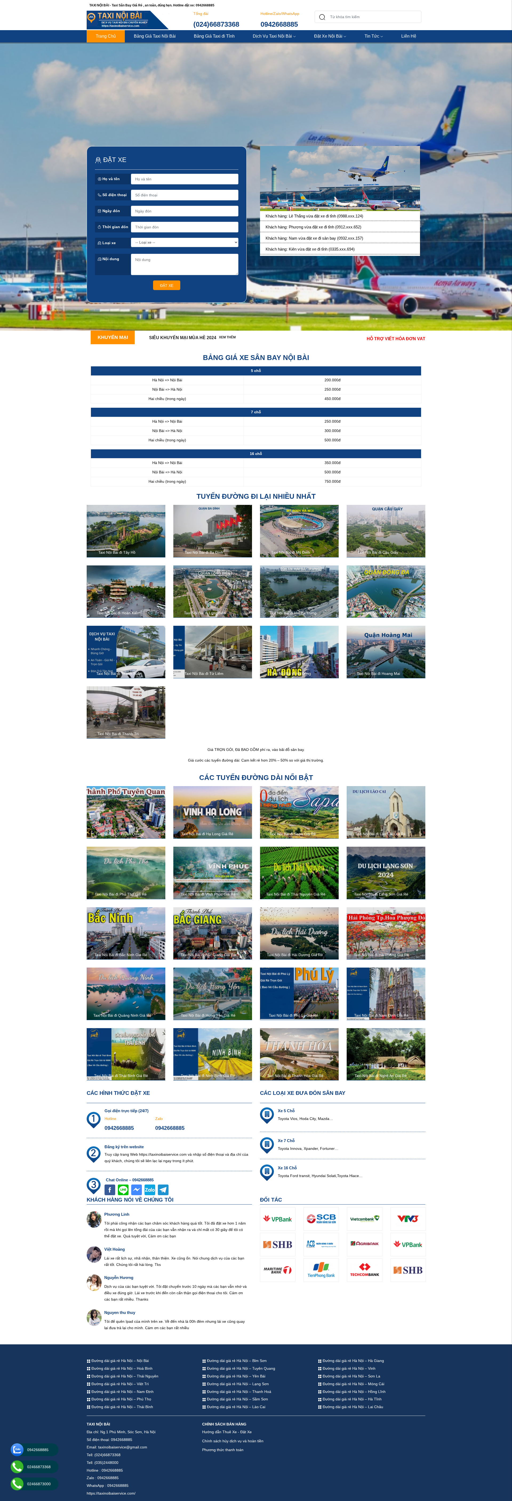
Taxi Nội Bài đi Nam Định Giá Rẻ (381, 1015)
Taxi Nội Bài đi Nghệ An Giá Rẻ (381, 1076)
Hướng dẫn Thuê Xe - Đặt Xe (227, 1432)
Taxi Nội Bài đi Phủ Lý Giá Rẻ (293, 1015)
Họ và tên (110, 179)
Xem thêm (227, 337)
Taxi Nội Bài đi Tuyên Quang (119, 834)
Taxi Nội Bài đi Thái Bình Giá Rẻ (121, 1076)
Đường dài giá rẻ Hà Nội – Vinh (348, 1368)
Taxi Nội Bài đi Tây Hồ (116, 552)
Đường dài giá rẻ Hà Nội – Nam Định (122, 1391)
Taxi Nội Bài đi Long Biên (205, 613)
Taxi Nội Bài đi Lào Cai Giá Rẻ (380, 834)
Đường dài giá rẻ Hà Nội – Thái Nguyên (124, 1376)
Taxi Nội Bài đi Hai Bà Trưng (293, 613)
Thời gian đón (114, 227)
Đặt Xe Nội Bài (328, 36)
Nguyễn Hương (118, 1277)
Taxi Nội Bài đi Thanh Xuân (119, 673)
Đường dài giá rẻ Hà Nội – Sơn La (351, 1376)
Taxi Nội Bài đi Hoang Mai (378, 673)
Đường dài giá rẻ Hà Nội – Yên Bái (235, 1376)
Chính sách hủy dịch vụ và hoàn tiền (232, 1441)
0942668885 (279, 24)
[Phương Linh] (94, 1219)
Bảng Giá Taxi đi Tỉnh (214, 36)
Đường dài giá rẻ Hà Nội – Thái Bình (121, 1407)
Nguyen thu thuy (119, 1312)
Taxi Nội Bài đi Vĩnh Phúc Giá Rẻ (208, 894)
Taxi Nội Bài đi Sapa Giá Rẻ (292, 834)
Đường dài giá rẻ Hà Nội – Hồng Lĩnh (354, 1391)
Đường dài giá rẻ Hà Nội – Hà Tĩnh (352, 1399)
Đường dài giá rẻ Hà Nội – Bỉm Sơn (236, 1361)
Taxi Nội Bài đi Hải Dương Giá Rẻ (295, 955)
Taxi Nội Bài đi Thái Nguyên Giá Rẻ (295, 894)
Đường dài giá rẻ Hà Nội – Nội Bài (119, 1361)
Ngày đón (110, 211)
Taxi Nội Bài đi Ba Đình (204, 552)
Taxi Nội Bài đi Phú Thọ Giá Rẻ (121, 894)
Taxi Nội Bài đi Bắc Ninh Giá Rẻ (120, 955)
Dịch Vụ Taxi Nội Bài (272, 36)
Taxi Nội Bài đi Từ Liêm (204, 673)
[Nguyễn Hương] (94, 1282)
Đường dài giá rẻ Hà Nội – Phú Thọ (120, 1399)
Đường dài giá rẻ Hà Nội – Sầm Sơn (237, 1399)
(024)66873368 (216, 24)
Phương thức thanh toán (222, 1450)
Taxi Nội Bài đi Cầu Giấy (378, 552)
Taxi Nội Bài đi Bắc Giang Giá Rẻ (208, 955)
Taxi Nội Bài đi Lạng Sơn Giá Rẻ (381, 894)
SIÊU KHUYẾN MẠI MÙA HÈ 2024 (182, 337)
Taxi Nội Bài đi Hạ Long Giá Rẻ (207, 834)
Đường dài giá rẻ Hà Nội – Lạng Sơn (237, 1384)
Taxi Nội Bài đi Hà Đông (291, 673)
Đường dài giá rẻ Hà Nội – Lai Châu (352, 1407)
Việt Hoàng (114, 1249)
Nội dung (110, 259)
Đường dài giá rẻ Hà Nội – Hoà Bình (121, 1368)
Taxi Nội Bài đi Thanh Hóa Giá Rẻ (295, 1076)
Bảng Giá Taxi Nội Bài (155, 36)
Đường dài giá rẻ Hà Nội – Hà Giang (353, 1361)
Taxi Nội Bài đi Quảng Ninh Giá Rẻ (122, 1015)
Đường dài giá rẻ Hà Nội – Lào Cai (235, 1407)
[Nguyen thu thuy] (94, 1317)
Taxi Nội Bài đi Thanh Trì (118, 734)
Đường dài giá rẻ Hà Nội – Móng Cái (353, 1384)
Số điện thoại (114, 195)
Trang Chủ (106, 36)
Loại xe (108, 243)
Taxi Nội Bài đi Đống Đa (378, 613)
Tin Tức (372, 36)
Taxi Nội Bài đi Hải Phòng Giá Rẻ (381, 955)
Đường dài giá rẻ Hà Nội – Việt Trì (119, 1384)
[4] (340, 179)
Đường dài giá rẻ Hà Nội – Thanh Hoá (238, 1391)
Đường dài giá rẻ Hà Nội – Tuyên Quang (240, 1368)
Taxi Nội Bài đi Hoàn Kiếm (118, 613)
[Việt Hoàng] (94, 1254)
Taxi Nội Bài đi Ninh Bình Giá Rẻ (208, 1076)
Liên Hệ (408, 36)
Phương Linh (116, 1214)
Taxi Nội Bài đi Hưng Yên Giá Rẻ (208, 1015)
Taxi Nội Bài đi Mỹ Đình (290, 552)
